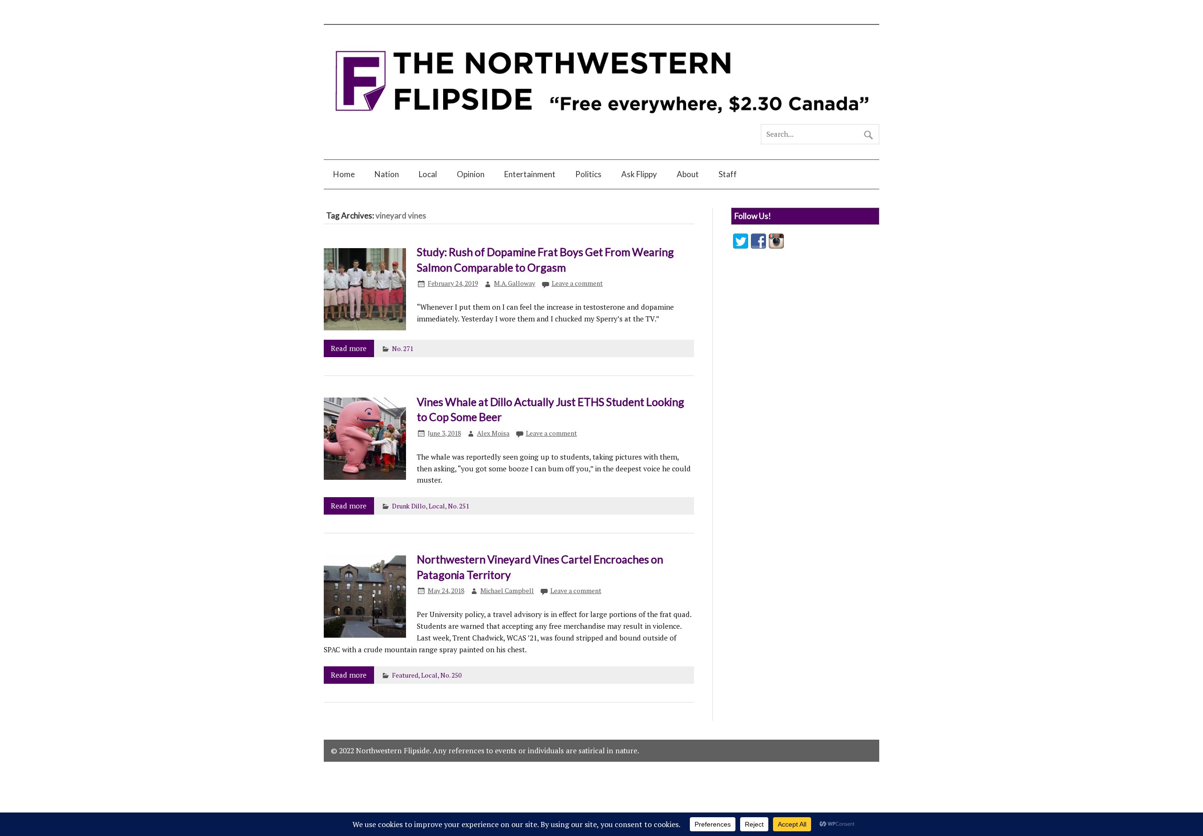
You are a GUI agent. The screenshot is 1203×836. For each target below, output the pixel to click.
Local (428, 174)
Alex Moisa (493, 433)
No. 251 (458, 506)
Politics (588, 174)
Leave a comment (577, 283)
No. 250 (450, 675)
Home (344, 174)
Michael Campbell (507, 590)
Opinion (470, 174)
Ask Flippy (639, 174)
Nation (387, 174)
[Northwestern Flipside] (601, 120)
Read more (349, 348)
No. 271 (402, 348)
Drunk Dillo (409, 506)
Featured (405, 675)
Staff (728, 174)
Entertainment (529, 174)
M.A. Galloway (514, 283)
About (688, 174)
